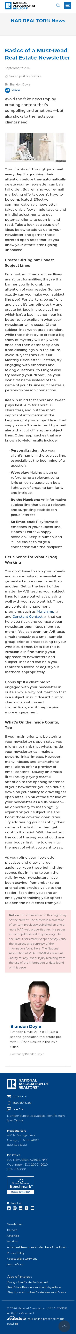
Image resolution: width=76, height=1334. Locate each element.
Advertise (13, 1235)
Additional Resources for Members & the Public (36, 1247)
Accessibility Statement (22, 1258)
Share (15, 90)
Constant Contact (27, 616)
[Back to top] (64, 1326)
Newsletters (14, 1224)
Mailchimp (45, 611)
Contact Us (20, 1096)
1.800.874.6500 (22, 1102)
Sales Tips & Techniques (25, 76)
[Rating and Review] (20, 1193)
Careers (12, 1229)
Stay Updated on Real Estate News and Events (36, 1292)
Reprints (12, 1241)
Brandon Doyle (20, 84)
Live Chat (19, 1109)
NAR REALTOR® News (38, 20)
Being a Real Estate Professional (27, 1282)
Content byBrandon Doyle (27, 1053)
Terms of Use (15, 1264)
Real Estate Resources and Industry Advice (34, 1287)
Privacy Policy (15, 1253)
